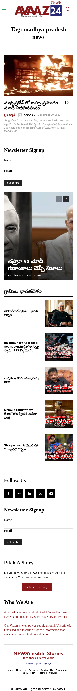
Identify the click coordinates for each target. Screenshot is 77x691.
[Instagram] (19, 493)
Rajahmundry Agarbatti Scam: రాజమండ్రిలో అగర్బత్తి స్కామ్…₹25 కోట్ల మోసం (21, 346)
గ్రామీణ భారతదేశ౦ (23, 291)
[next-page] (66, 199)
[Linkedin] (29, 493)
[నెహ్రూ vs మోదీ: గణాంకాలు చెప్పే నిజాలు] (38, 236)
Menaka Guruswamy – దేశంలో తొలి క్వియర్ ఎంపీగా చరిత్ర (20, 413)
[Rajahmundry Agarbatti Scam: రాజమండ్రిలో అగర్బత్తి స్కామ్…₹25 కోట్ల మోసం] (59, 347)
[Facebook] (8, 493)
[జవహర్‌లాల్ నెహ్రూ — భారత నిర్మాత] (59, 313)
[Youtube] (51, 493)
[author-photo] (20, 115)
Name (8, 160)
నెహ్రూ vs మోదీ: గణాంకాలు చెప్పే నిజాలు (35, 264)
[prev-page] (59, 199)
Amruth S (29, 114)
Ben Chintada (15, 275)
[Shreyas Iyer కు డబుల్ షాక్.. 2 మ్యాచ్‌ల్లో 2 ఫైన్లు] (59, 447)
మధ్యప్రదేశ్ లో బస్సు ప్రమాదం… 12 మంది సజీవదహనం (36, 105)
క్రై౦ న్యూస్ (9, 114)
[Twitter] (40, 493)
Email (8, 171)
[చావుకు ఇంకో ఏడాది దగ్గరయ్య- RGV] (59, 380)
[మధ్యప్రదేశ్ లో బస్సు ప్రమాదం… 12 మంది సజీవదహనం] (38, 75)
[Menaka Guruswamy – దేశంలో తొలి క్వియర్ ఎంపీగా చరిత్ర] (59, 414)
